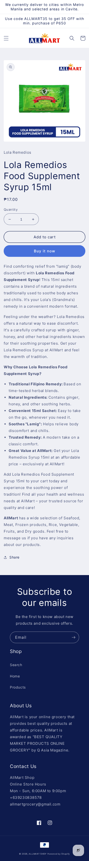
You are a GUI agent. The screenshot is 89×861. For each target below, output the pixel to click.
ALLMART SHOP (37, 854)
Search (16, 665)
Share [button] (14, 557)
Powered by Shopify (58, 854)
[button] (6, 38)
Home (15, 676)
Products (18, 687)
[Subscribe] (73, 637)
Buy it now (44, 251)
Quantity (11, 209)
